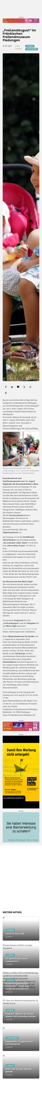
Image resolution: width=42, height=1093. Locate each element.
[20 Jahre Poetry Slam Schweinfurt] (21, 956)
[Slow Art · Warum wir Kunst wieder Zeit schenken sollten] (21, 1011)
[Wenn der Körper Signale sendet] (21, 1066)
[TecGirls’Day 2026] (21, 928)
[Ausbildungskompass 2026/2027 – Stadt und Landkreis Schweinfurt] (21, 984)
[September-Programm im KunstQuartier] (21, 1039)
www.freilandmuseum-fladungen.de (18, 629)
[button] (5, 386)
